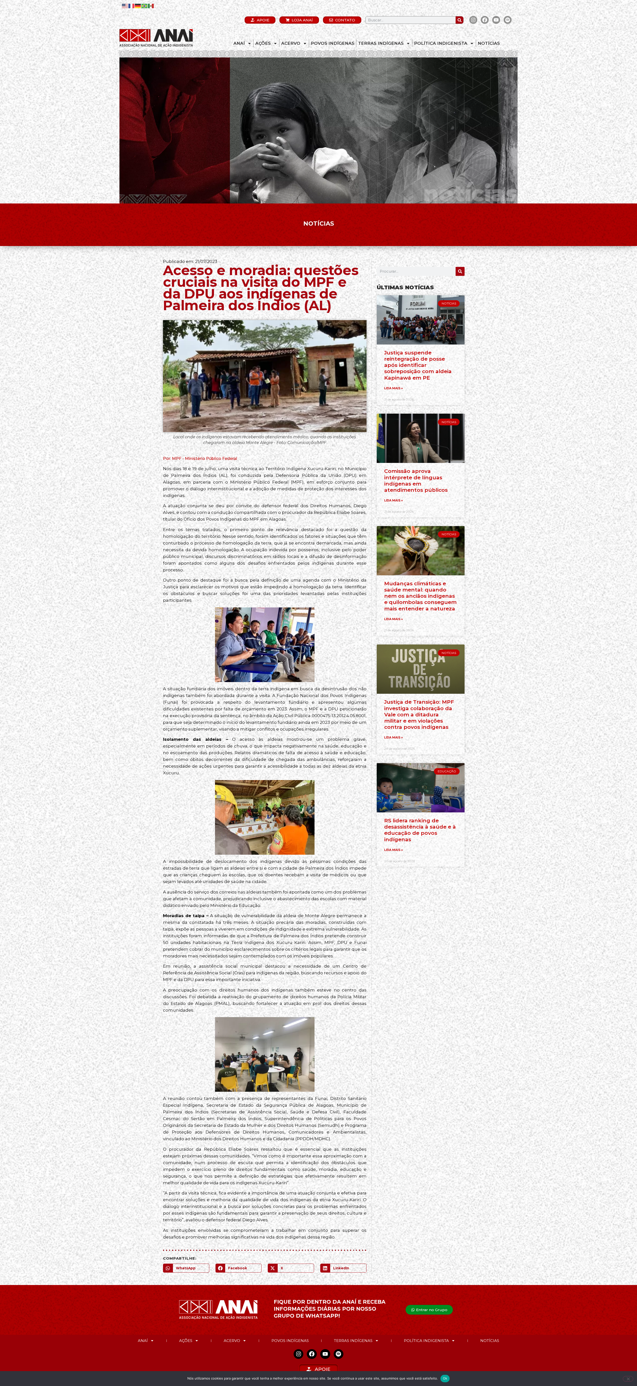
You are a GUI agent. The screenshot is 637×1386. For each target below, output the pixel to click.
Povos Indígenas (332, 43)
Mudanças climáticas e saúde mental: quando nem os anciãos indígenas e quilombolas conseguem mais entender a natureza (420, 596)
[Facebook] (485, 20)
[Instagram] (473, 20)
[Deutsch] (138, 5)
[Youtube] (496, 20)
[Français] (131, 5)
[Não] (628, 1379)
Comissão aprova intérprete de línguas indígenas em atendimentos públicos (416, 480)
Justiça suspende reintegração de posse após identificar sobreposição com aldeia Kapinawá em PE (418, 365)
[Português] (144, 5)
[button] (186, 1268)
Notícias (489, 43)
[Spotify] (508, 20)
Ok (445, 1378)
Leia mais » (393, 388)
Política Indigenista (440, 43)
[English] (125, 5)
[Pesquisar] (459, 20)
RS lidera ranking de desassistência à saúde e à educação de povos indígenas (420, 829)
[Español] (151, 5)
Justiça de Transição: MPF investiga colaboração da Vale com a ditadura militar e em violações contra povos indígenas (419, 714)
